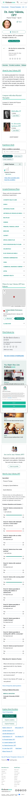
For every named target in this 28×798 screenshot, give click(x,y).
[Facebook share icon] (16, 791)
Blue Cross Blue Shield (10, 253)
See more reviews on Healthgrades (14, 356)
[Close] (25, 387)
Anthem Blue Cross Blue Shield (12, 213)
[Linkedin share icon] (21, 791)
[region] (14, 399)
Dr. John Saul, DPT (7, 748)
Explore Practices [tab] (9, 724)
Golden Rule (7, 249)
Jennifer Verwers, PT (7, 730)
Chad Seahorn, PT (7, 736)
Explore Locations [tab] (9, 720)
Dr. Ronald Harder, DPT (8, 739)
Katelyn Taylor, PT (7, 727)
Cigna (5, 262)
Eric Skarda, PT (19, 736)
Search (18, 2)
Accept (14, 406)
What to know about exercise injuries (14, 420)
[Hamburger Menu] (4, 2)
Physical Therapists (15, 7)
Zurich (5, 204)
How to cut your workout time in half (13, 437)
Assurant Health (8, 275)
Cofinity (5, 235)
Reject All (14, 402)
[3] (15, 58)
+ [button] (4, 291)
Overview (5, 65)
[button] (22, 504)
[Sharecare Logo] (10, 2)
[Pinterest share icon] (25, 791)
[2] (12, 58)
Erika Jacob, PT (19, 727)
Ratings (24, 65)
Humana (5, 222)
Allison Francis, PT (7, 751)
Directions (9, 318)
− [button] (4, 293)
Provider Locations (14, 65)
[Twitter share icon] (23, 791)
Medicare (6, 231)
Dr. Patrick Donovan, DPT (9, 745)
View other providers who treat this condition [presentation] (11, 179)
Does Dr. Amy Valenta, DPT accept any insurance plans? (13, 674)
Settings (14, 409)
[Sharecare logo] (14, 789)
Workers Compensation (10, 257)
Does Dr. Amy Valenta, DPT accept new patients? (13, 680)
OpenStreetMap (18, 306)
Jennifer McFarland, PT (8, 733)
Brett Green (19, 748)
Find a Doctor (5, 7)
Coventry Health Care (10, 200)
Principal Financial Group (11, 226)
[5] (20, 58)
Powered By (4, 760)
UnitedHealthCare (8, 209)
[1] (10, 58)
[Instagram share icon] (18, 791)
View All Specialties (7, 712)
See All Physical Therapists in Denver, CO (12, 757)
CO (23, 7)
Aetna (5, 271)
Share (20, 22)
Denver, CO (15, 32)
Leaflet (12, 306)
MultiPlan (6, 217)
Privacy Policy (10, 397)
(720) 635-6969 (20, 318)
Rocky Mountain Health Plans (12, 244)
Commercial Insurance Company (13, 266)
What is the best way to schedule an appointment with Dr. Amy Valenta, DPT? (13, 666)
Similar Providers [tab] (9, 716)
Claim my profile (14, 466)
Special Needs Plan (9, 240)
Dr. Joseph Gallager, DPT (9, 742)
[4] (17, 58)
